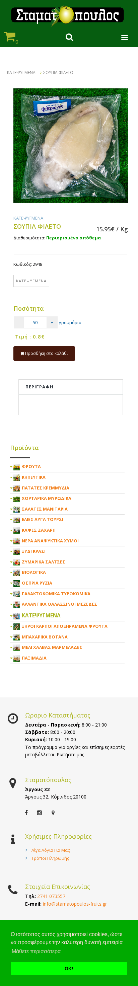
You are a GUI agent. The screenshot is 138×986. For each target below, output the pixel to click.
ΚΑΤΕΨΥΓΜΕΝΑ (21, 72)
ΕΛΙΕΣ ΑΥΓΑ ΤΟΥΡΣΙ (42, 519)
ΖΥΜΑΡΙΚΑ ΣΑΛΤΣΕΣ (43, 562)
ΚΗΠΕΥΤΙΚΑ (34, 477)
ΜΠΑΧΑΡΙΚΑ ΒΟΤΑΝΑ (45, 637)
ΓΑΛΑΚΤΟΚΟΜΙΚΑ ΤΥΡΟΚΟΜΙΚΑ (56, 594)
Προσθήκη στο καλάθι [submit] (46, 353)
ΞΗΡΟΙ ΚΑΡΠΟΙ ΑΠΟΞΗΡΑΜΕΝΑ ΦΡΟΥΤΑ (65, 626)
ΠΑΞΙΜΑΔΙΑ (34, 658)
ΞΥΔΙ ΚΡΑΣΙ (34, 551)
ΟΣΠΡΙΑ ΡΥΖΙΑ (37, 583)
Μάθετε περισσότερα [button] (36, 951)
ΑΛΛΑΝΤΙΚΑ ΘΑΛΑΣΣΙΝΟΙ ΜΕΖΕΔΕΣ (59, 604)
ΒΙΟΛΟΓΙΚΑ (34, 572)
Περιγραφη (39, 387)
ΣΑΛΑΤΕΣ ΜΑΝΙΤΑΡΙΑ (45, 509)
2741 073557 (51, 896)
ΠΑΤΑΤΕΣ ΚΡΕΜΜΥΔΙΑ (45, 488)
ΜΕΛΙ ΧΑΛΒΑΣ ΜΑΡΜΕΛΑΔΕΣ (52, 647)
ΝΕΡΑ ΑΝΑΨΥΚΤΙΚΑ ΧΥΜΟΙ (50, 541)
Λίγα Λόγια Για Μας (50, 850)
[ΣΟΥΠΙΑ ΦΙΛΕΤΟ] (70, 145)
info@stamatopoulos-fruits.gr (75, 904)
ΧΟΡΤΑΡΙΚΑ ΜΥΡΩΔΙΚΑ (46, 498)
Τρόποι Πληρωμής (50, 858)
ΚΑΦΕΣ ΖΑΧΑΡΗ (39, 530)
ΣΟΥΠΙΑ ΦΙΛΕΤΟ (58, 72)
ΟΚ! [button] (69, 968)
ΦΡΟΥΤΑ (31, 466)
